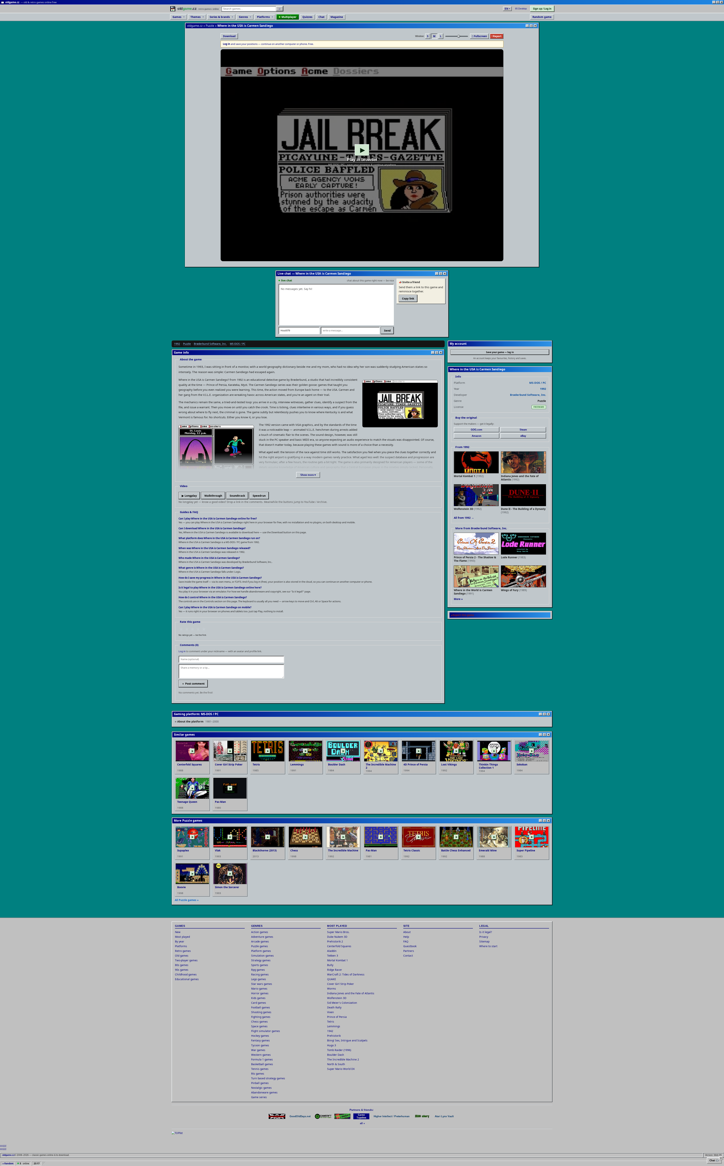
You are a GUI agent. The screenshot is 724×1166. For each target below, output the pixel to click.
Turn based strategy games (268, 1078)
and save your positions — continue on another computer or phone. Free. (268, 44)
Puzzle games (259, 946)
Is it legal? (485, 932)
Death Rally (334, 1007)
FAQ (405, 941)
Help (406, 936)
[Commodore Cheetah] (342, 1116)
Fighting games (260, 1017)
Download (229, 36)
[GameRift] (323, 1116)
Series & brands (220, 17)
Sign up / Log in (542, 8)
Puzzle (210, 26)
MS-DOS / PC (237, 344)
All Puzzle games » (187, 900)
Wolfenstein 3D (336, 998)
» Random (7, 1163)
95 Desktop (521, 8)
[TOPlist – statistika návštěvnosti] (180, 1137)
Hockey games (260, 1035)
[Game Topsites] (361, 1116)
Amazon (476, 435)
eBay (523, 435)
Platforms (263, 17)
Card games (258, 1002)
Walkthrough (213, 495)
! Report (497, 36)
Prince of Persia (337, 1017)
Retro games (183, 951)
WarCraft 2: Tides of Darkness (345, 974)
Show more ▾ (308, 474)
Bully (330, 965)
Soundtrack (237, 495)
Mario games (259, 988)
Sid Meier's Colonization (342, 1002)
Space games (259, 1026)
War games (258, 1050)
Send (387, 330)
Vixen (330, 1012)
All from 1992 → (464, 517)
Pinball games (260, 1083)
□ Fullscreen (479, 36)
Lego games (258, 979)
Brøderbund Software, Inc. (210, 344)
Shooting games (261, 1012)
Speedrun (259, 495)
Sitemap (484, 941)
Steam (523, 429)
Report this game (463, 615)
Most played (182, 936)
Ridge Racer (334, 969)
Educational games (187, 979)
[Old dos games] (277, 1116)
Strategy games (261, 960)
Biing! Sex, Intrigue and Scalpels (347, 1040)
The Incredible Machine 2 (343, 1059)
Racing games (260, 974)
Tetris (330, 1021)
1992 (177, 344)
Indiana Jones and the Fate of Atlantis (350, 993)
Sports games (259, 965)
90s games (181, 969)
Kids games (258, 998)
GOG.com (476, 429)
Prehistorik (334, 1035)
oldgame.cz (195, 26)
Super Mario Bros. (338, 932)
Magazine (337, 17)
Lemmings (333, 1026)
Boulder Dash (335, 1054)
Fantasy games (260, 1040)
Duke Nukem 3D (337, 936)
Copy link (408, 298)
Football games (260, 1007)
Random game (541, 17)
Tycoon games (260, 1045)
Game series (259, 1097)
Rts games (257, 1073)
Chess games (259, 1021)
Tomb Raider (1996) (339, 1050)
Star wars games (261, 984)
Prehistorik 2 (335, 941)
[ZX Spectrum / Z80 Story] (422, 1116)
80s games (181, 965)
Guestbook (409, 946)
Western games (261, 1054)
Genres (243, 17)
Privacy (483, 936)
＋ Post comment (193, 683)
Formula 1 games (262, 1059)
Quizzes (307, 17)
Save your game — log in (500, 352)
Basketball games (262, 1064)
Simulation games (262, 955)
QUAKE (331, 979)
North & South (336, 1064)
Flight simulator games (265, 1031)
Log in (182, 651)
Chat (321, 17)
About (407, 932)
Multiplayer (288, 17)
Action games (259, 932)
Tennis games (259, 1069)
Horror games (259, 993)
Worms (331, 988)
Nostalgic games (261, 1087)
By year (179, 941)
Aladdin (332, 951)
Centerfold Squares (339, 946)
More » (458, 599)
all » (362, 1123)
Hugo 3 (331, 1045)
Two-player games (186, 960)
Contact (408, 955)
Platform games (261, 951)
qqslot (3, 1146)
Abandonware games (264, 1092)
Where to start (488, 946)
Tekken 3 (332, 955)
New (177, 932)
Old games (181, 955)
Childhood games (186, 974)
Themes (195, 17)
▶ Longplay (189, 495)
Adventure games (262, 936)
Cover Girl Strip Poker (340, 984)
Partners (408, 951)
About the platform (198, 721)
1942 (330, 1031)
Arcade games (260, 941)
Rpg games (258, 969)
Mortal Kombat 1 (337, 960)
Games (177, 17)
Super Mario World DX (341, 1069)
